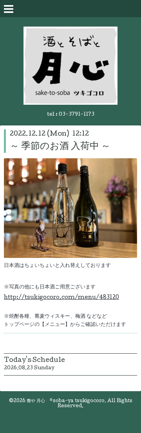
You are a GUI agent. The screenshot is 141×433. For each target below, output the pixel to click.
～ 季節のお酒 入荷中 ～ (60, 146)
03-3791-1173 (76, 114)
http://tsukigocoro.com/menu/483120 (61, 298)
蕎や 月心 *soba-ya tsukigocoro (66, 401)
